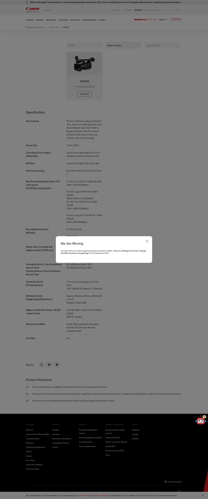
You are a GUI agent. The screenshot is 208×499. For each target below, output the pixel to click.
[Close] (147, 241)
